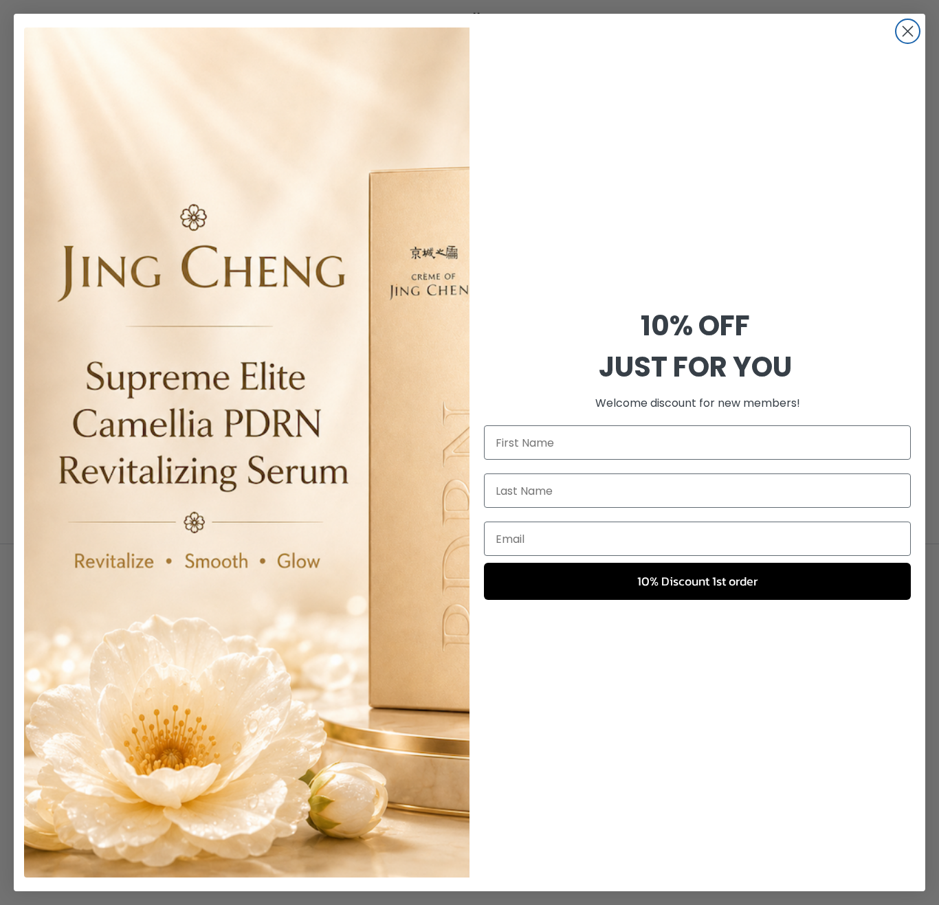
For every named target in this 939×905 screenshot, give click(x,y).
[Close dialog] (908, 31)
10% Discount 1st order (697, 581)
